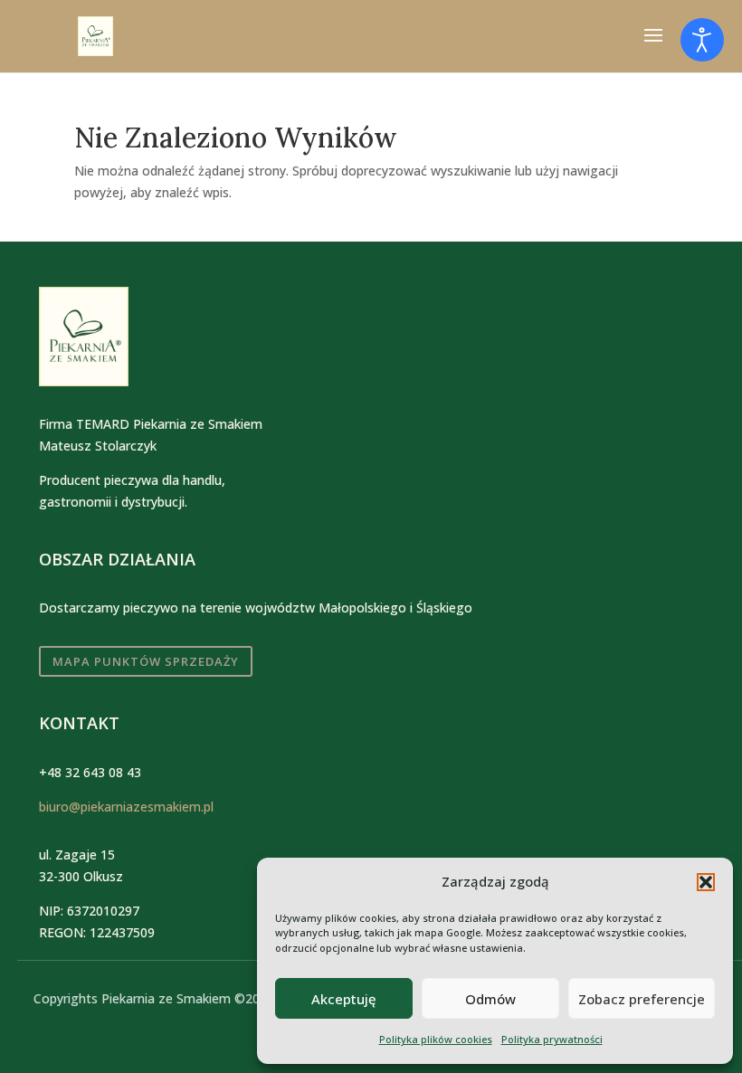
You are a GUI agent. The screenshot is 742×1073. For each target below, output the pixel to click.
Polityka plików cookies (435, 1039)
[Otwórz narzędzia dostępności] (702, 40)
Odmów (490, 999)
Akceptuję (343, 999)
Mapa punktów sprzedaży (145, 661)
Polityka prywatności (552, 1039)
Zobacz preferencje (641, 999)
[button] (706, 882)
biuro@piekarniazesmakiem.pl (126, 806)
